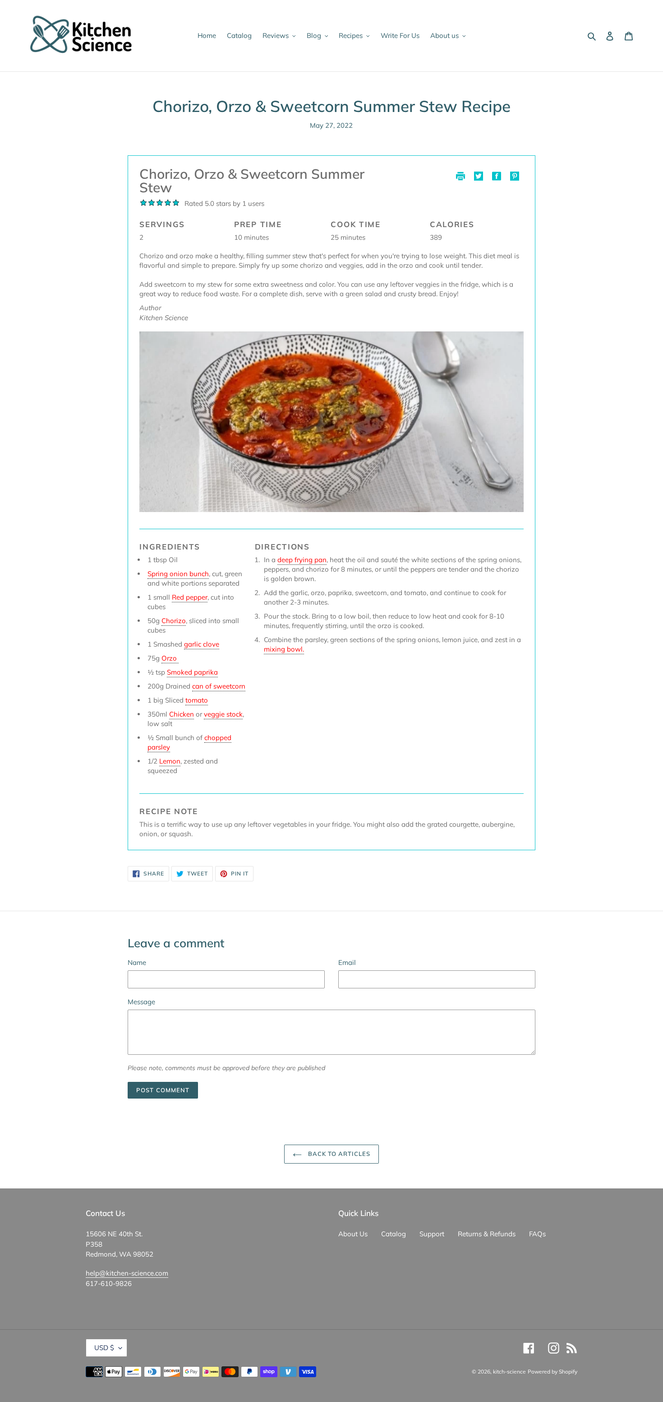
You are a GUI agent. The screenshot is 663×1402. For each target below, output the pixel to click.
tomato (196, 700)
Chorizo (173, 620)
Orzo (170, 658)
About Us (353, 1234)
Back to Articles (338, 1153)
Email (347, 962)
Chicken (181, 714)
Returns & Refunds (487, 1234)
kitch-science (509, 1371)
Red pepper (189, 597)
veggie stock (223, 714)
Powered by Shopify (552, 1371)
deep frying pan (302, 559)
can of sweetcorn (218, 686)
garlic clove (201, 644)
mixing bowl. (284, 649)
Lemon (169, 761)
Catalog (393, 1234)
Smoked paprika (192, 672)
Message (141, 1001)
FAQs (537, 1234)
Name (137, 962)
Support (431, 1234)
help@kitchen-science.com (127, 1273)
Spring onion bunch (178, 573)
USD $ (104, 1347)
